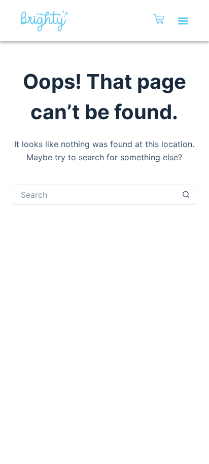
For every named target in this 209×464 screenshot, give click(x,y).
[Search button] (186, 195)
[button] (183, 20)
